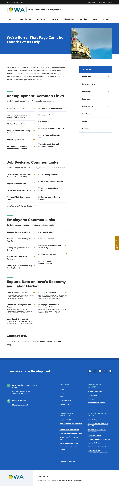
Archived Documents (67, 462)
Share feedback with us (21, 405)
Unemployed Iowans (95, 391)
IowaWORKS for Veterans (69, 438)
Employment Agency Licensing (99, 439)
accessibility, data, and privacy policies (69, 480)
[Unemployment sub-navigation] (32, 19)
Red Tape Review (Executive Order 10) (98, 425)
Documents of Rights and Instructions (97, 431)
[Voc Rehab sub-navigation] (88, 19)
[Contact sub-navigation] (109, 19)
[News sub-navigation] (98, 19)
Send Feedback (44, 476)
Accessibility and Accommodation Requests (97, 452)
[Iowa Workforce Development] (16, 9)
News (62, 397)
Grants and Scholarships (69, 443)
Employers (91, 399)
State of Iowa (96, 447)
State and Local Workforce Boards (69, 448)
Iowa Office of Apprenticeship (71, 433)
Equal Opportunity (94, 435)
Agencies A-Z (92, 2)
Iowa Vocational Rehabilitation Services (71, 425)
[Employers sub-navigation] (46, 19)
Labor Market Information (69, 429)
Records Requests (94, 420)
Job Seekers (92, 395)
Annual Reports (65, 400)
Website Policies (94, 443)
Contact (62, 393)
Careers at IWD (65, 404)
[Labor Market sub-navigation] (75, 19)
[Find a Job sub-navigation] (16, 19)
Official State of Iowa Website (16, 2)
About (62, 389)
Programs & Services (105, 2)
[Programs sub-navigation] (59, 19)
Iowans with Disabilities (97, 403)
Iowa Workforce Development (44, 9)
